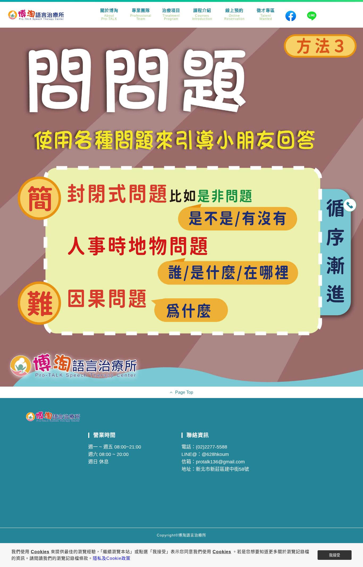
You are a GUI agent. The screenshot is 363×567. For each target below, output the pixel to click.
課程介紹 (202, 14)
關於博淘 (109, 14)
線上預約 (234, 14)
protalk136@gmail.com (220, 461)
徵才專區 (266, 14)
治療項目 (171, 14)
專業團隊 (140, 14)
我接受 (334, 555)
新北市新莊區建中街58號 (222, 469)
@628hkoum (215, 454)
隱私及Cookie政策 (111, 558)
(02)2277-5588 (211, 447)
